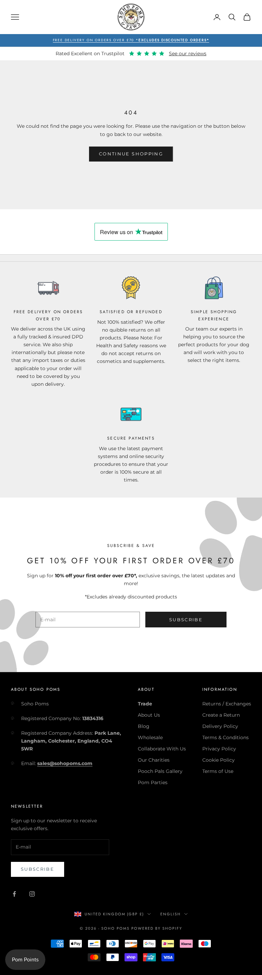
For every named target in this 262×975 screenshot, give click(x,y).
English (170, 914)
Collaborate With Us (162, 749)
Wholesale (150, 737)
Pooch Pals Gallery (160, 771)
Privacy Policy (219, 749)
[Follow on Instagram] (32, 893)
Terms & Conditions (225, 737)
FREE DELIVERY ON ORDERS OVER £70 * (131, 40)
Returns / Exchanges (226, 704)
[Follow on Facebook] (14, 893)
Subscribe (186, 619)
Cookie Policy (218, 760)
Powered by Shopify (156, 928)
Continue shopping (131, 153)
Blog (143, 726)
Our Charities (154, 760)
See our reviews (187, 53)
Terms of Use (217, 771)
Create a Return (221, 715)
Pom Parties (153, 782)
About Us (149, 715)
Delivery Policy (220, 726)
